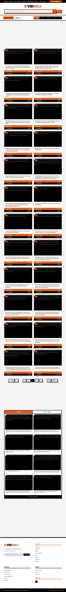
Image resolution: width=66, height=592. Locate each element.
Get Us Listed (59, 590)
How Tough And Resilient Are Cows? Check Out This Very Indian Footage (47, 204)
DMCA (5, 578)
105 (49, 380)
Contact (6, 580)
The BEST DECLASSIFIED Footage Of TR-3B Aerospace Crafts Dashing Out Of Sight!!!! (17, 231)
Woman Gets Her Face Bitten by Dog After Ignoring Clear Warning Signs (47, 149)
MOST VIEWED (47, 411)
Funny (36, 555)
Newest (18, 17)
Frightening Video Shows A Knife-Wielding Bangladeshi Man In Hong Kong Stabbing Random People (47, 121)
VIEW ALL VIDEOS (33, 496)
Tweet (14, 554)
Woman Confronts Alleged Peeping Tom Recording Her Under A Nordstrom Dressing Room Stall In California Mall (18, 340)
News (36, 557)
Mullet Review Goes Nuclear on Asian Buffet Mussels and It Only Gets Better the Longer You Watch (18, 176)
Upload (26, 554)
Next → (55, 380)
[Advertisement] (33, 33)
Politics (37, 559)
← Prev (11, 380)
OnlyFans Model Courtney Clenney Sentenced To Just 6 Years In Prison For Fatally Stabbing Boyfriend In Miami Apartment (47, 341)
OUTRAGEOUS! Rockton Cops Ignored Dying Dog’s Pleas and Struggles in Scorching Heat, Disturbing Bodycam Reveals (18, 95)
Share (28, 73)
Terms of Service (8, 576)
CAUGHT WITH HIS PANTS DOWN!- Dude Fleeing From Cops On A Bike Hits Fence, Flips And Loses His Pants (17, 258)
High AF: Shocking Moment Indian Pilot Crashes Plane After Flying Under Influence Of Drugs (47, 94)
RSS (20, 554)
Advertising (7, 572)
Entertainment (38, 553)
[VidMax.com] (33, 6)
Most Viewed (8, 17)
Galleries (37, 574)
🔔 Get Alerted (56, 1)
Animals (37, 549)
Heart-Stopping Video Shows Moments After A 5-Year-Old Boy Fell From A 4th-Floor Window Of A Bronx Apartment (17, 286)
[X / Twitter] (36, 582)
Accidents (37, 547)
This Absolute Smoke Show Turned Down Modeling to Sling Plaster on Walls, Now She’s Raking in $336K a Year (47, 368)
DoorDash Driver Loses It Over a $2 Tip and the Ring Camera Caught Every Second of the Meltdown (46, 231)
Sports (37, 561)
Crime (36, 551)
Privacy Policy (7, 574)
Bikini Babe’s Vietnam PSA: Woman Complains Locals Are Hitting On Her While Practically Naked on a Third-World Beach (18, 122)
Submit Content (8, 570)
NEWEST (19, 411)
